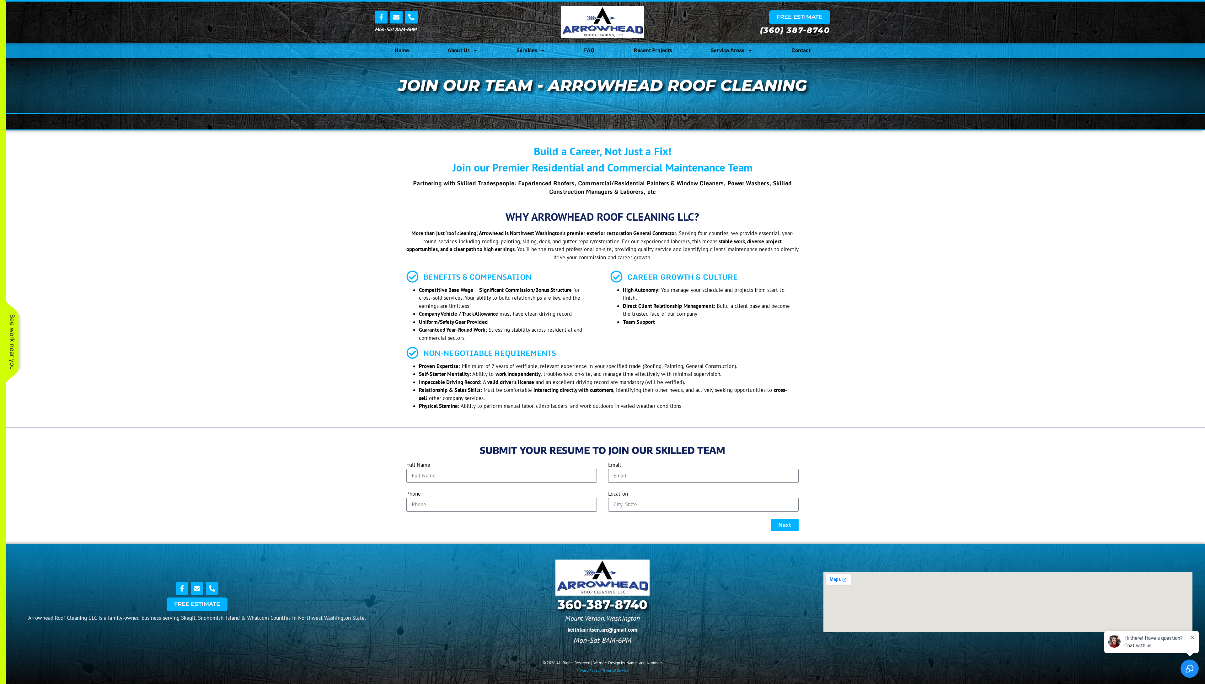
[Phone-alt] (411, 17)
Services (527, 50)
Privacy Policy (587, 670)
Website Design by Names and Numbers (628, 663)
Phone (413, 493)
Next (784, 524)
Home (401, 50)
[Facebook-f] (381, 17)
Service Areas (727, 50)
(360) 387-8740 (795, 30)
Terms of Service (615, 670)
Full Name (418, 464)
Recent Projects (653, 50)
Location (618, 493)
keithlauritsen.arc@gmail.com (602, 629)
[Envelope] (396, 17)
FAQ (589, 50)
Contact (801, 50)
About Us (458, 50)
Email (614, 464)
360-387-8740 (602, 604)
